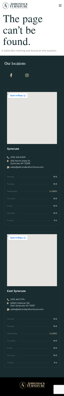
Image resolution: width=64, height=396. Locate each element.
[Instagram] (27, 75)
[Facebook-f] (11, 75)
